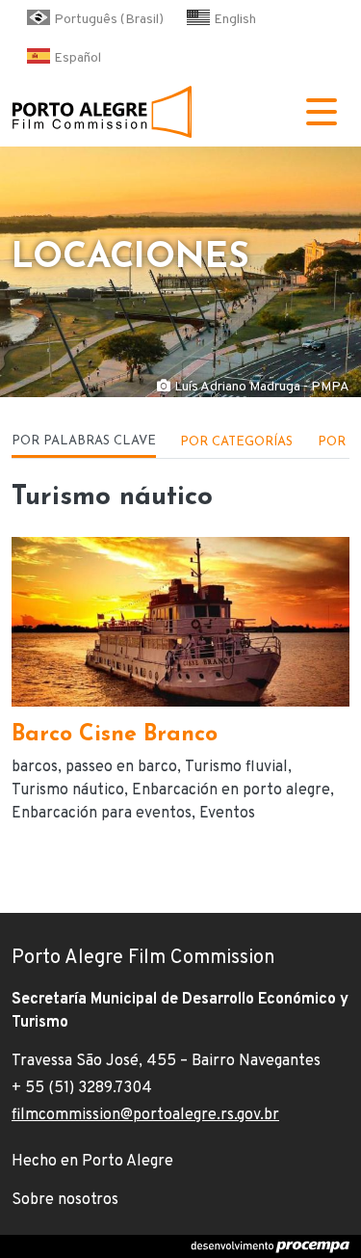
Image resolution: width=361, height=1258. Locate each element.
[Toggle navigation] (321, 111)
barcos (35, 767)
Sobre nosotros (65, 1200)
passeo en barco (121, 767)
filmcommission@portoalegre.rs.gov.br (145, 1115)
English (235, 20)
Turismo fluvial (236, 767)
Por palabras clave (84, 441)
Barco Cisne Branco (115, 735)
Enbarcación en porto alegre (231, 790)
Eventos (227, 813)
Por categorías (236, 442)
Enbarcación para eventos (102, 813)
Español (77, 58)
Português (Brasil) (109, 20)
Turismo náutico (68, 790)
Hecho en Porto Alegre (92, 1161)
